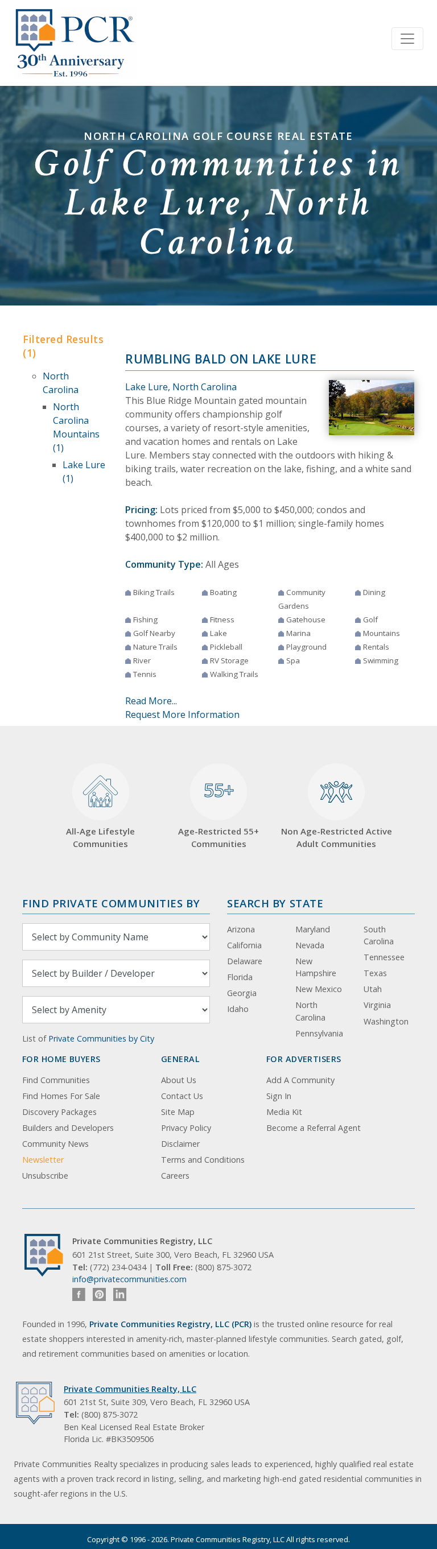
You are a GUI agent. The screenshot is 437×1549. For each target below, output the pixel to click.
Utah (373, 989)
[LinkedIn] (119, 1294)
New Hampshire (315, 967)
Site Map (178, 1111)
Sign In (278, 1096)
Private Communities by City (101, 1038)
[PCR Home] (48, 1255)
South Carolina (379, 935)
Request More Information (182, 714)
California (244, 945)
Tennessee (384, 957)
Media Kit (284, 1111)
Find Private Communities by (111, 903)
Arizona (241, 929)
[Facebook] (78, 1294)
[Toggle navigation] (407, 38)
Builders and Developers (68, 1127)
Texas (375, 973)
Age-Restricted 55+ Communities (218, 813)
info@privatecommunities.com (129, 1279)
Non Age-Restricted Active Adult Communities (336, 837)
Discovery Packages (59, 1111)
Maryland (312, 929)
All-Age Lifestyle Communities (100, 837)
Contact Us (182, 1096)
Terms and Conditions (203, 1159)
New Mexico (318, 989)
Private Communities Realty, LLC (130, 1388)
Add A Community (300, 1080)
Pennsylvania (319, 1033)
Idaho (238, 1008)
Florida (240, 977)
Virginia (377, 1004)
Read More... (151, 701)
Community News (55, 1143)
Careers (175, 1175)
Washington (386, 1021)
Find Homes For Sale (61, 1096)
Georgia (242, 993)
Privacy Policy (186, 1127)
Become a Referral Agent (313, 1127)
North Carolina (310, 1011)
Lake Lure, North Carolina (181, 387)
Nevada (309, 945)
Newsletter (43, 1159)
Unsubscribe (45, 1175)
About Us (178, 1080)
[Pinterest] (99, 1294)
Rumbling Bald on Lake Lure (220, 359)
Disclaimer (180, 1143)
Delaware (244, 961)
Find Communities (56, 1080)
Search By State (275, 903)
